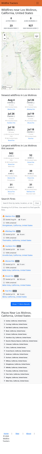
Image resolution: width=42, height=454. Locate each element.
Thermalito (6, 240)
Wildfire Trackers (9, 3)
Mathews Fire (31, 191)
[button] (11, 19)
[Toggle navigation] (37, 3)
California (17, 225)
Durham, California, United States (16, 357)
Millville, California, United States (16, 367)
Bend (4, 297)
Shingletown (7, 225)
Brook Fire (11, 140)
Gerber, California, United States (16, 321)
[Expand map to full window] (5, 44)
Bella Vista (6, 270)
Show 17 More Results (21, 304)
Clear (37, 203)
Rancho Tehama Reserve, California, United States (21, 341)
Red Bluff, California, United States (17, 327)
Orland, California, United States (16, 334)
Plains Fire (31, 178)
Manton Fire (11, 109)
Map (17, 433)
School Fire (30, 162)
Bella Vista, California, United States (17, 381)
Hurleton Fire (11, 123)
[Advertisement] (21, 408)
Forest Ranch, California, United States (18, 351)
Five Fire (30, 138)
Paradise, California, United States (17, 371)
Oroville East (7, 255)
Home (6, 433)
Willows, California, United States (16, 361)
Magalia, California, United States (16, 377)
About (28, 433)
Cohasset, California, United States (17, 344)
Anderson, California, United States (17, 354)
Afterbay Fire (31, 109)
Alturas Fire (30, 123)
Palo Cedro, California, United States (17, 374)
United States (27, 225)
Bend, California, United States (15, 331)
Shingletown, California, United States (18, 364)
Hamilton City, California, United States (18, 337)
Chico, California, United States (16, 347)
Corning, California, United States (16, 324)
